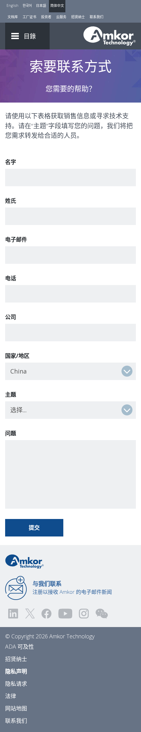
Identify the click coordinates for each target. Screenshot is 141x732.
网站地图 (16, 708)
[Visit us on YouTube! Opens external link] (65, 613)
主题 (10, 394)
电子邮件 (16, 239)
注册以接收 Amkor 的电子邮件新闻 (72, 587)
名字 (10, 162)
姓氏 (10, 200)
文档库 (13, 16)
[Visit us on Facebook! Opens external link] (46, 613)
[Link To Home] (109, 36)
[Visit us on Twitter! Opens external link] (30, 613)
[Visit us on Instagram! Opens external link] (83, 613)
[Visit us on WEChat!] (101, 613)
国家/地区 (17, 355)
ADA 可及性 (19, 646)
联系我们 (96, 16)
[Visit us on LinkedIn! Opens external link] (13, 613)
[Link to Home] (24, 561)
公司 (10, 317)
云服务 (61, 16)
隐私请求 (16, 683)
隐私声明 (16, 671)
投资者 (46, 16)
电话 (10, 278)
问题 (10, 433)
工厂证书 (29, 16)
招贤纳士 (78, 16)
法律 (10, 696)
